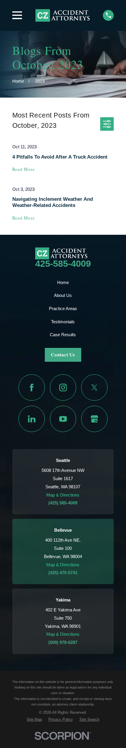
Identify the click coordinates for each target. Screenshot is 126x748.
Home (63, 282)
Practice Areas (63, 308)
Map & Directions (62, 494)
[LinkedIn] (31, 419)
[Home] (62, 15)
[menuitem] (34, 719)
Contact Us (63, 354)
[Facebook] (31, 387)
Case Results (63, 334)
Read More (23, 169)
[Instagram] (63, 387)
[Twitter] (94, 387)
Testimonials (63, 321)
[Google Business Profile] (94, 419)
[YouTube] (63, 419)
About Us (63, 295)
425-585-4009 (63, 264)
